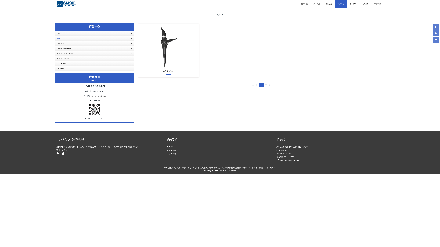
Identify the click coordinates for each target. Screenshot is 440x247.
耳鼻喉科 (60, 43)
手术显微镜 (61, 63)
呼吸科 (59, 38)
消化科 (59, 33)
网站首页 (304, 4)
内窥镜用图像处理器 (65, 53)
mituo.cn (234, 170)
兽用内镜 (60, 68)
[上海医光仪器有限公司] (66, 3)
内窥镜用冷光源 (63, 58)
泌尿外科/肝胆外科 (64, 48)
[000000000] (436, 27)
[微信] (436, 40)
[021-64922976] (436, 33)
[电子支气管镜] (168, 47)
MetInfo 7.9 (216, 170)
